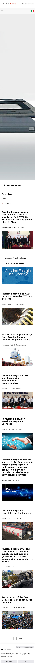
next (20, 638)
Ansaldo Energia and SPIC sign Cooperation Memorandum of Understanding (16, 379)
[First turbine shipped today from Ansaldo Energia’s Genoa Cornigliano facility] (17, 357)
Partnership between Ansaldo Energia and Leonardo (13, 421)
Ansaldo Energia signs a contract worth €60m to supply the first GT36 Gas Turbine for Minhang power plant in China (17, 217)
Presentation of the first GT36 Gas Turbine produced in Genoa (17, 600)
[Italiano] (32, 11)
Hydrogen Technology (14, 258)
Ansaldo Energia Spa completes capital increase (16, 511)
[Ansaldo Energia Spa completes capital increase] (17, 530)
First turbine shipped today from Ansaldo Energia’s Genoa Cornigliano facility (17, 337)
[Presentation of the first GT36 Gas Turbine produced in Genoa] (17, 620)
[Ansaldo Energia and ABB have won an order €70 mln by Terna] (17, 316)
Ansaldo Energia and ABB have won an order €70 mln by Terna (17, 296)
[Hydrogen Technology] (17, 275)
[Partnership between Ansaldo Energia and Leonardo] (17, 441)
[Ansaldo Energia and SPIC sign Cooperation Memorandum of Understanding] (17, 400)
